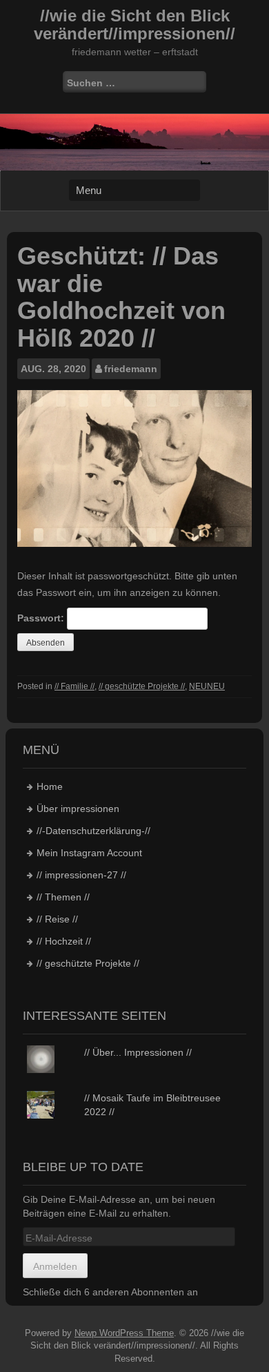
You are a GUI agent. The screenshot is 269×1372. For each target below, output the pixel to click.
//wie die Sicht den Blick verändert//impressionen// (134, 24)
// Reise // (57, 919)
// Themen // (63, 896)
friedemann (130, 368)
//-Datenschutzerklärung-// (93, 830)
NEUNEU (207, 686)
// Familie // (74, 686)
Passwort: (42, 618)
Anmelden (55, 1266)
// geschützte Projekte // (142, 686)
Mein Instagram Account (89, 852)
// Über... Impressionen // (138, 1052)
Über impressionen (78, 808)
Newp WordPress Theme (124, 1333)
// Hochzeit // (64, 941)
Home (50, 786)
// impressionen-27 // (81, 874)
